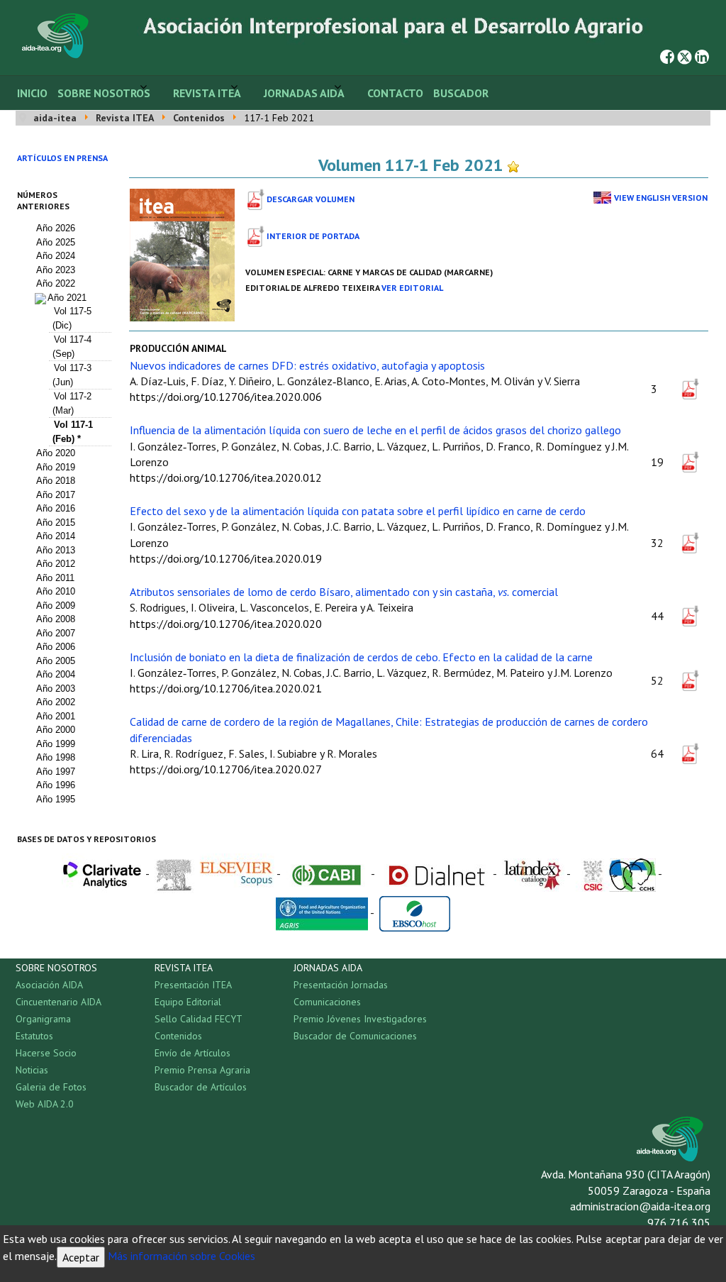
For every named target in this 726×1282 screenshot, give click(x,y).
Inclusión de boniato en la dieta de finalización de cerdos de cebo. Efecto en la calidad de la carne (361, 657)
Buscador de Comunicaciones (355, 1035)
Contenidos (178, 1035)
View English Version (661, 197)
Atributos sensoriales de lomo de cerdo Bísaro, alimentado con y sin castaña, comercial (344, 592)
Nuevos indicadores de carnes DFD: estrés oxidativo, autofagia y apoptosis (307, 365)
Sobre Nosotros (103, 93)
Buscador (460, 93)
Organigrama (43, 1018)
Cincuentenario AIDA (58, 1001)
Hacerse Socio (46, 1052)
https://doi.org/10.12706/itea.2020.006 (226, 396)
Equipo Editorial (188, 1001)
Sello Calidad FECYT (198, 1018)
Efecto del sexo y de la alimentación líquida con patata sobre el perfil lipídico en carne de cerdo (358, 511)
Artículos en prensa (62, 158)
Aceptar (80, 1257)
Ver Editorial (412, 287)
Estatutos (34, 1035)
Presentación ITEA (193, 984)
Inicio (32, 93)
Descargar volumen (310, 199)
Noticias (32, 1069)
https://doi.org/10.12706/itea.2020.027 (226, 769)
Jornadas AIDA (304, 93)
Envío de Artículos (192, 1052)
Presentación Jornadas (341, 984)
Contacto (395, 93)
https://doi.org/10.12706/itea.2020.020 (226, 624)
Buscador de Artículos (201, 1087)
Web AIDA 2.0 (45, 1104)
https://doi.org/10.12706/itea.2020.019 (226, 558)
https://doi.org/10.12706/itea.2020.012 (226, 477)
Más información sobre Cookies (181, 1256)
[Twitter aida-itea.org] (684, 55)
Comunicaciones (327, 1001)
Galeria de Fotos (51, 1087)
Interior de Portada (313, 236)
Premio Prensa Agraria (202, 1069)
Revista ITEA (207, 93)
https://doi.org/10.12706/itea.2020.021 (226, 688)
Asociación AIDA (49, 984)
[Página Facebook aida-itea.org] (667, 55)
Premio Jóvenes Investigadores (360, 1018)
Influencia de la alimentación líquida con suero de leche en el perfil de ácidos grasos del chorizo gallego (375, 430)
